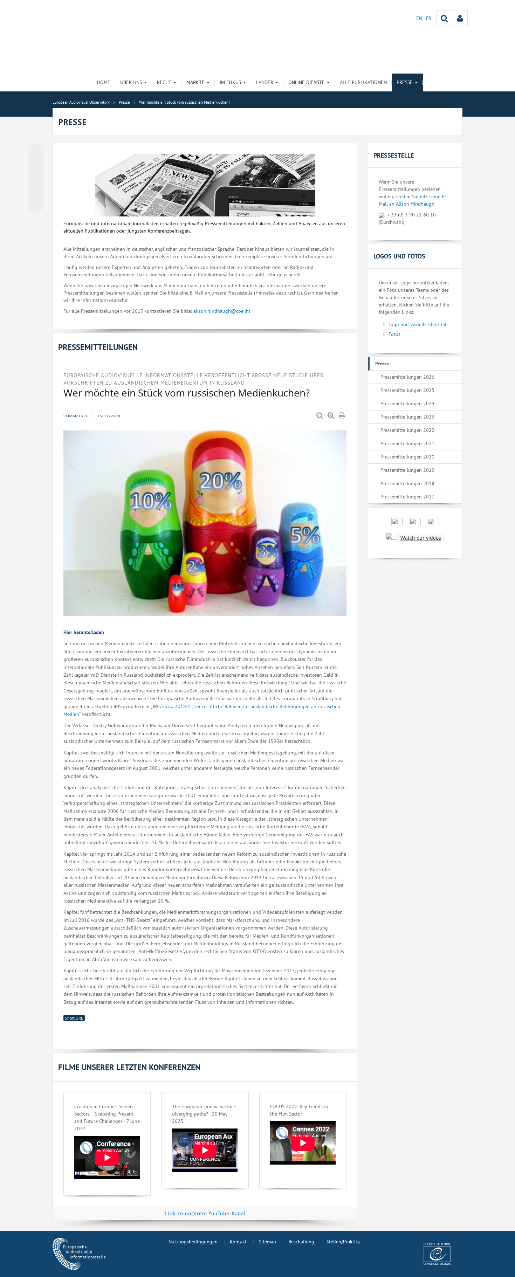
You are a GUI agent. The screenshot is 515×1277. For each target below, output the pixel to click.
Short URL (74, 1018)
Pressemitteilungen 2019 (407, 470)
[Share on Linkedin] (35, 191)
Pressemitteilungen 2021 (407, 443)
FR (428, 18)
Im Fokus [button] (230, 82)
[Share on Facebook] (35, 178)
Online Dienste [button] (306, 82)
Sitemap (267, 1241)
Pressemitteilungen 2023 (407, 417)
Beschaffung (301, 1241)
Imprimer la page (342, 416)
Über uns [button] (131, 82)
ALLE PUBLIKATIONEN (363, 82)
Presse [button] (405, 82)
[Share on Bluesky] (35, 151)
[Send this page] (35, 205)
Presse (382, 363)
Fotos (394, 334)
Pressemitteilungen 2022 (407, 430)
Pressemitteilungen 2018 (407, 483)
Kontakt (238, 1241)
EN (420, 18)
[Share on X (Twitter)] (35, 165)
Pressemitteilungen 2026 (407, 377)
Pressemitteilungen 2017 (407, 496)
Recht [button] (164, 82)
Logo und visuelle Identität (418, 324)
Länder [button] (264, 82)
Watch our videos (420, 537)
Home (103, 82)
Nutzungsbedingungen (193, 1241)
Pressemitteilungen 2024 (407, 403)
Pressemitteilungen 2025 (407, 390)
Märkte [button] (195, 82)
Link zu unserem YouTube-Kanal (205, 1213)
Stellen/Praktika (343, 1241)
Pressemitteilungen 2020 (407, 457)
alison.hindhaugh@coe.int (221, 311)
